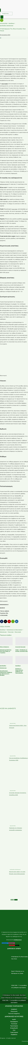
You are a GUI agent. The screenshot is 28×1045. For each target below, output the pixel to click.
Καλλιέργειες (3, 632)
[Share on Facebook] (1, 621)
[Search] (10, 13)
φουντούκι (14, 209)
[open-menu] (1, 17)
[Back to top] (1, 20)
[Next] (16, 899)
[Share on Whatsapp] (13, 621)
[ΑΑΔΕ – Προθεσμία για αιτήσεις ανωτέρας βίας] (21, 641)
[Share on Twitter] (5, 621)
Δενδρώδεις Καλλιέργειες (6, 25)
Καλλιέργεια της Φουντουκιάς (14, 629)
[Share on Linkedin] (16, 621)
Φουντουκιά (18, 632)
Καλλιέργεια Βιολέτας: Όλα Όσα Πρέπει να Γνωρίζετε (5, 651)
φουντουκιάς (8, 74)
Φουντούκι (10, 632)
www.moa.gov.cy (4, 604)
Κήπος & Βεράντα (4, 646)
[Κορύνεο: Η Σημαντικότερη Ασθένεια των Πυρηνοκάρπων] (21, 660)
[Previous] (12, 899)
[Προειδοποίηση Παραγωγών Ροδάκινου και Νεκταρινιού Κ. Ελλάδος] (6, 660)
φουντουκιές (5, 83)
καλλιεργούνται (4, 184)
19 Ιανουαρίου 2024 (5, 34)
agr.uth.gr (2, 607)
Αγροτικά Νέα (3, 23)
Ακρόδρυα (11, 23)
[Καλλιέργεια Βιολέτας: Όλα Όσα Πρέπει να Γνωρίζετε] (6, 641)
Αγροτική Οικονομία (20, 646)
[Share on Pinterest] (9, 621)
